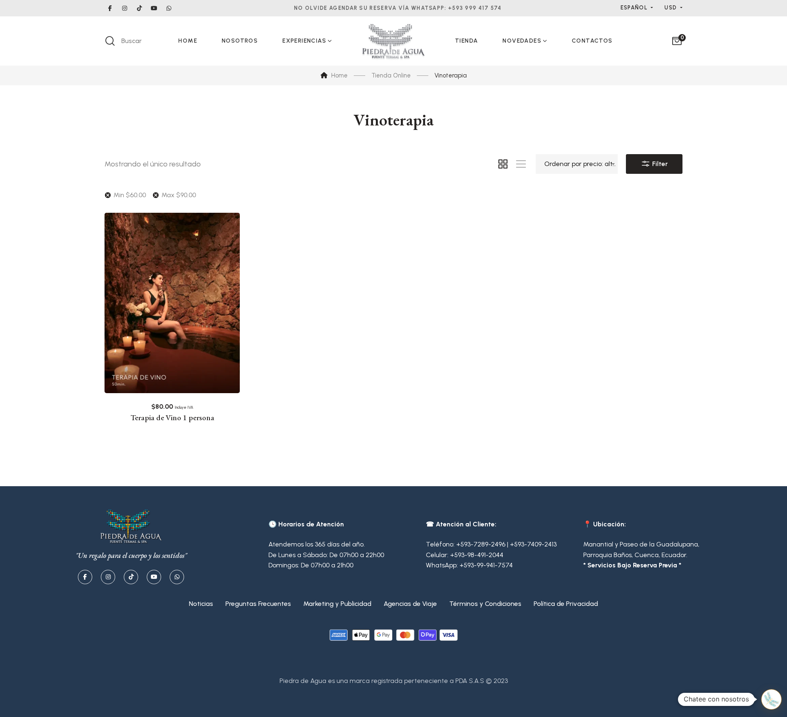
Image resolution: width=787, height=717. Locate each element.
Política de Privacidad (566, 604)
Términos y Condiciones (485, 604)
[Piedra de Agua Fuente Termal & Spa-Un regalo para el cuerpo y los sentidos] (393, 41)
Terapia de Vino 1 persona (172, 418)
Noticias (201, 604)
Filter (659, 164)
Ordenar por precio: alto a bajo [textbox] (580, 164)
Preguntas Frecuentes (258, 604)
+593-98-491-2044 (476, 555)
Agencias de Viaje (410, 604)
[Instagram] (108, 577)
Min (130, 195)
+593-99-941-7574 (486, 565)
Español (635, 8)
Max (178, 195)
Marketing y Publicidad (337, 604)
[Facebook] (85, 577)
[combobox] (577, 164)
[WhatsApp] (177, 577)
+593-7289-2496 (480, 544)
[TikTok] (131, 577)
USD (671, 8)
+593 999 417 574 (475, 8)
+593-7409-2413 (533, 544)
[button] (771, 699)
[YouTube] (154, 577)
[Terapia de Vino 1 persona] (172, 303)
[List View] (521, 164)
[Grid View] (503, 164)
